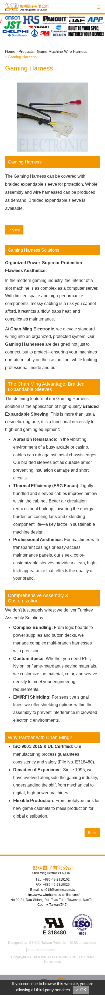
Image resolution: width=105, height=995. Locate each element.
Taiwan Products (53, 943)
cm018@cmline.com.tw (58, 890)
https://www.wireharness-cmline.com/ (52, 895)
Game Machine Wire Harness (62, 51)
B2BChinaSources (41, 950)
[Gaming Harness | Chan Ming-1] (52, 117)
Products (26, 51)
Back (92, 832)
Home (10, 51)
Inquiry (14, 230)
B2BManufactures (83, 943)
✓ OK (81, 989)
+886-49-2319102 (56, 879)
